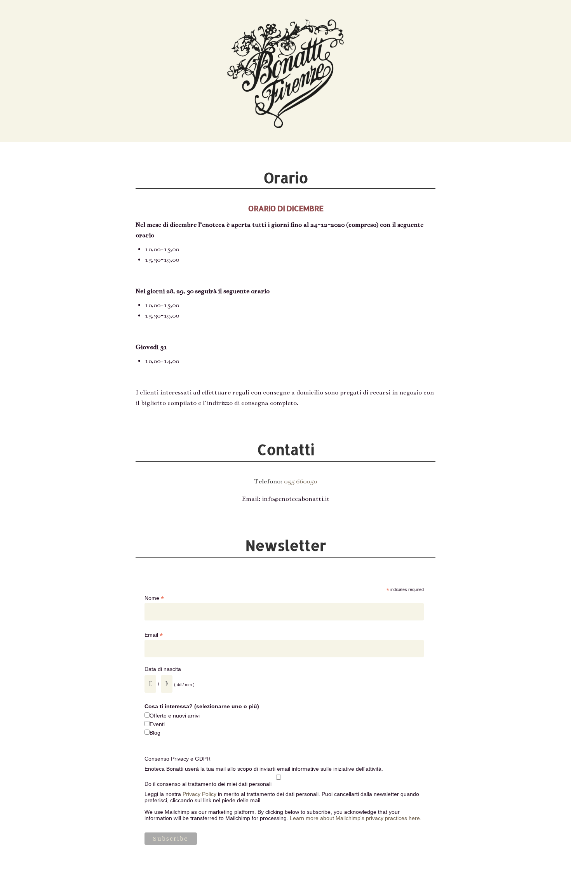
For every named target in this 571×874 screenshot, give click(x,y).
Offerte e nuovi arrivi (175, 715)
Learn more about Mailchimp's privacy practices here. (355, 818)
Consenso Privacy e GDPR (177, 759)
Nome (154, 598)
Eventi (157, 724)
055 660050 (300, 481)
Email (153, 635)
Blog (155, 733)
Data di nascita (162, 669)
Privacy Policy (199, 794)
